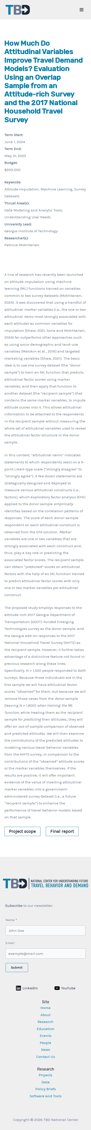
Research (45, 1021)
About (45, 1015)
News (45, 1049)
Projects (45, 1075)
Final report (62, 831)
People (45, 1042)
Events (45, 1035)
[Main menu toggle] (82, 10)
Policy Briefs (45, 1089)
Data (46, 1082)
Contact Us (45, 1056)
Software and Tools (46, 1096)
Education (46, 1028)
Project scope (22, 831)
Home (45, 1007)
